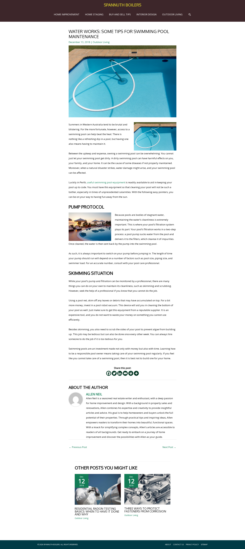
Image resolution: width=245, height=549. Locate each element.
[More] (136, 373)
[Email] (125, 373)
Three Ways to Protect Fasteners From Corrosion (145, 510)
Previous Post (78, 447)
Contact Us (178, 544)
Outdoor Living (101, 42)
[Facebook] (108, 373)
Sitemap (204, 544)
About (168, 544)
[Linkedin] (119, 373)
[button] (189, 14)
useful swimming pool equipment (106, 182)
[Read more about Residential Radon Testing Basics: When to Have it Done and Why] (98, 489)
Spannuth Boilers (122, 4)
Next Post (169, 447)
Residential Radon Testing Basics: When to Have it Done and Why (97, 511)
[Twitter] (114, 373)
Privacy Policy (192, 544)
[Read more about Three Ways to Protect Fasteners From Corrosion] (147, 489)
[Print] (130, 373)
